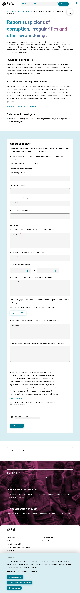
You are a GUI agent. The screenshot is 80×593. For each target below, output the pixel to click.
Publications (11, 541)
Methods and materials (14, 544)
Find (70, 13)
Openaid (44, 541)
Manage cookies (14, 588)
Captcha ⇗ (34, 420)
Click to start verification (27, 418)
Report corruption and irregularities (18, 547)
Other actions (15, 325)
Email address (15, 202)
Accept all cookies (15, 577)
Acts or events (15, 234)
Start (8, 11)
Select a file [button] (19, 313)
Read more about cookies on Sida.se (21, 571)
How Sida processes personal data (20, 106)
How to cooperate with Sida (21, 509)
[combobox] (39, 4)
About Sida (15, 11)
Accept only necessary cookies (20, 582)
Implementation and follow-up (22, 489)
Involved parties (16, 281)
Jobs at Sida (11, 550)
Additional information (17, 347)
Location (14, 256)
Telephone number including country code (23, 215)
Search (63, 4)
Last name (14, 190)
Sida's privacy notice (17, 398)
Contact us (25, 11)
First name (14, 177)
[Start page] (8, 4)
